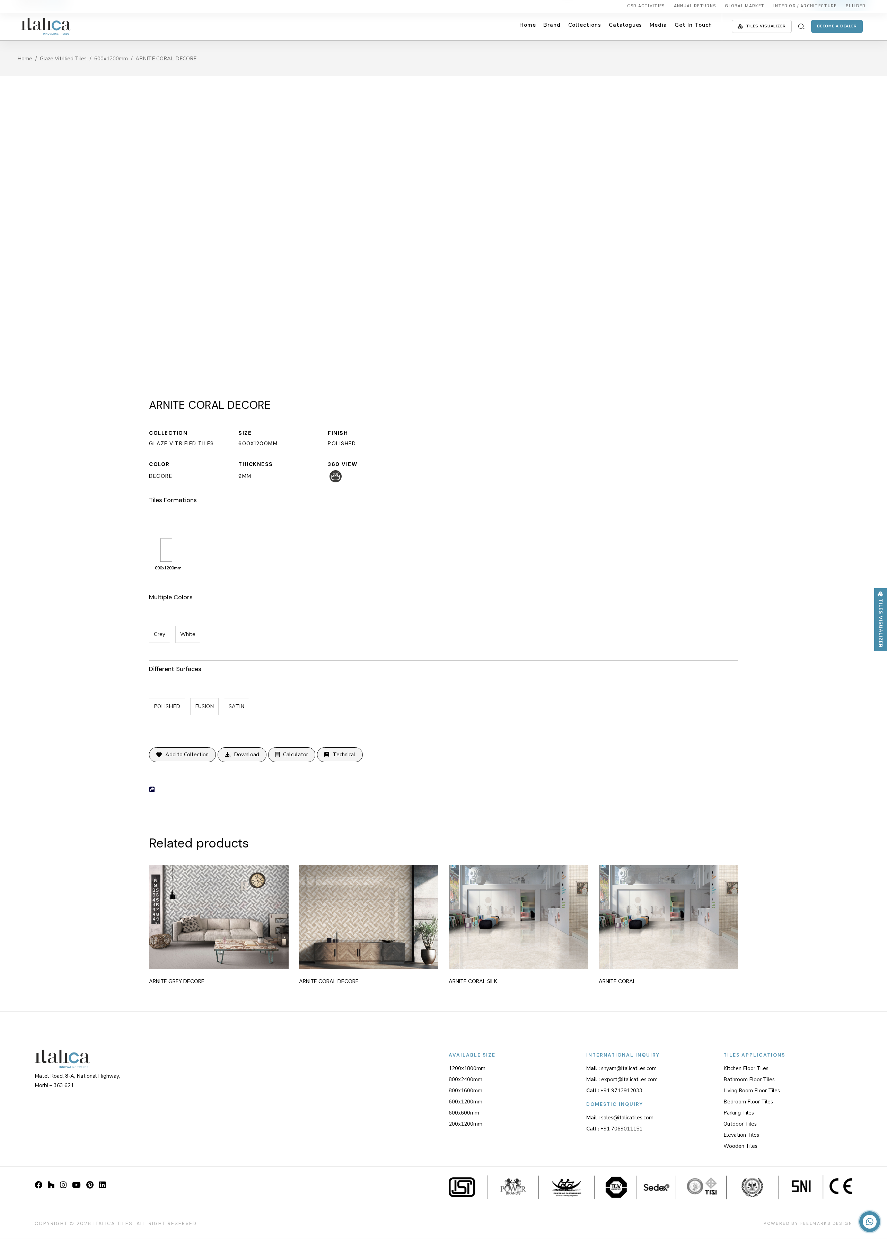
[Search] (801, 26)
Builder (856, 6)
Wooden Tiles (740, 1146)
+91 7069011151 (614, 1128)
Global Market (744, 6)
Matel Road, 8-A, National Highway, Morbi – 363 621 (77, 1081)
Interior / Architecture (804, 6)
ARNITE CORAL (617, 981)
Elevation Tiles (741, 1135)
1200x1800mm (467, 1068)
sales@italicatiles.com (619, 1117)
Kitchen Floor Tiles (746, 1068)
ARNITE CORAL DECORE (329, 981)
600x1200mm (111, 58)
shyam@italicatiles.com (621, 1068)
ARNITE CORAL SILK (473, 981)
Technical (344, 754)
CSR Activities (646, 6)
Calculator (295, 754)
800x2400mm (465, 1079)
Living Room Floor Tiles (751, 1090)
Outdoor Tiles (740, 1123)
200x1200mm (465, 1123)
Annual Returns (695, 6)
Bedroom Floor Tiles (748, 1101)
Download (246, 754)
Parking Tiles (738, 1112)
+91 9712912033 (614, 1090)
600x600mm (464, 1112)
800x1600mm (465, 1090)
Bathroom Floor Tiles (749, 1079)
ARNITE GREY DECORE (176, 981)
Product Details (228, 914)
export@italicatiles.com (622, 1079)
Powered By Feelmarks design (808, 1223)
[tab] (443, 499)
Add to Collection (187, 754)
